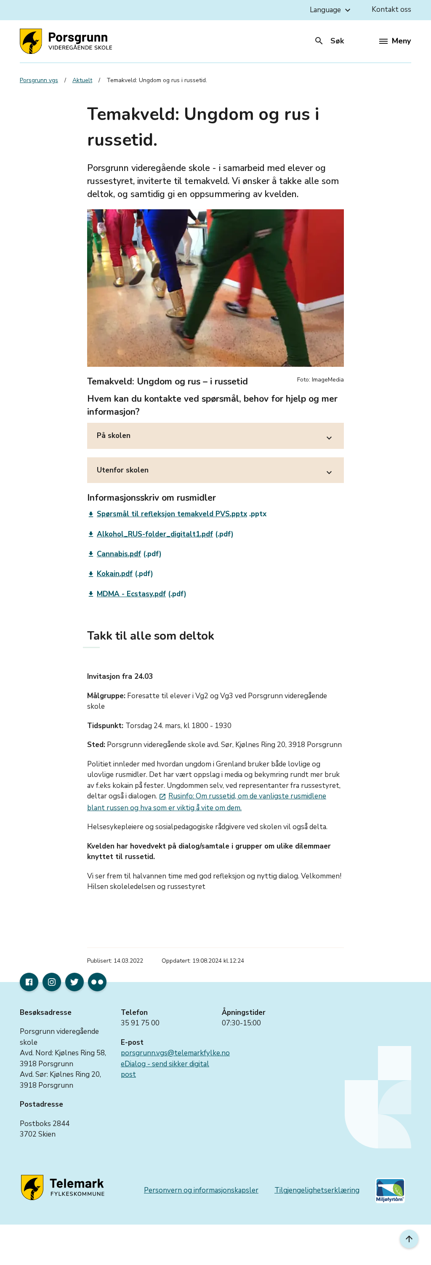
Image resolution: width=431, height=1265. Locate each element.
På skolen (215, 437)
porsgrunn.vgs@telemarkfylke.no (175, 1053)
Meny (401, 41)
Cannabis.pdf (114, 554)
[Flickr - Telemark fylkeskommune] (97, 982)
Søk (329, 41)
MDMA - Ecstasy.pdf (126, 594)
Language (331, 10)
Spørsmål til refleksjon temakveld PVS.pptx (167, 514)
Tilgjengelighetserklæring (316, 1190)
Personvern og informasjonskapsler (201, 1190)
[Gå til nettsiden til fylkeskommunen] (64, 1188)
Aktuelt (82, 80)
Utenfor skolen (215, 471)
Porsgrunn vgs (39, 80)
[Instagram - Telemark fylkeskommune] (52, 982)
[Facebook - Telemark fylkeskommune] (29, 982)
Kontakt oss (391, 9)
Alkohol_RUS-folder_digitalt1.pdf (150, 534)
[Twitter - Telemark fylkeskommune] (74, 982)
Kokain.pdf (110, 574)
